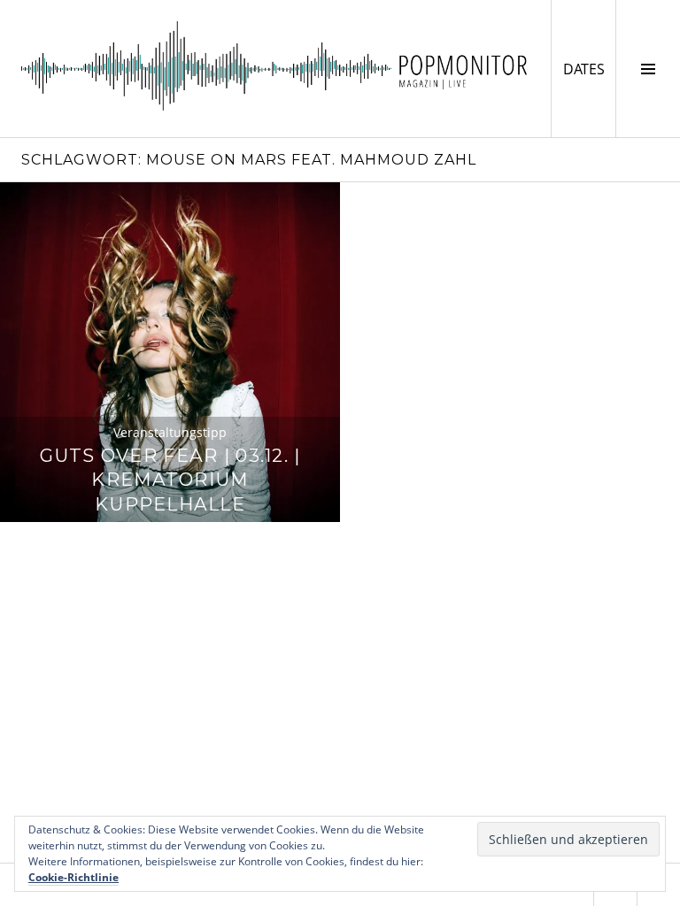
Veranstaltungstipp (170, 432)
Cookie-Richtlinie (73, 877)
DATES (589, 68)
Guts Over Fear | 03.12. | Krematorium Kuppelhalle (170, 480)
